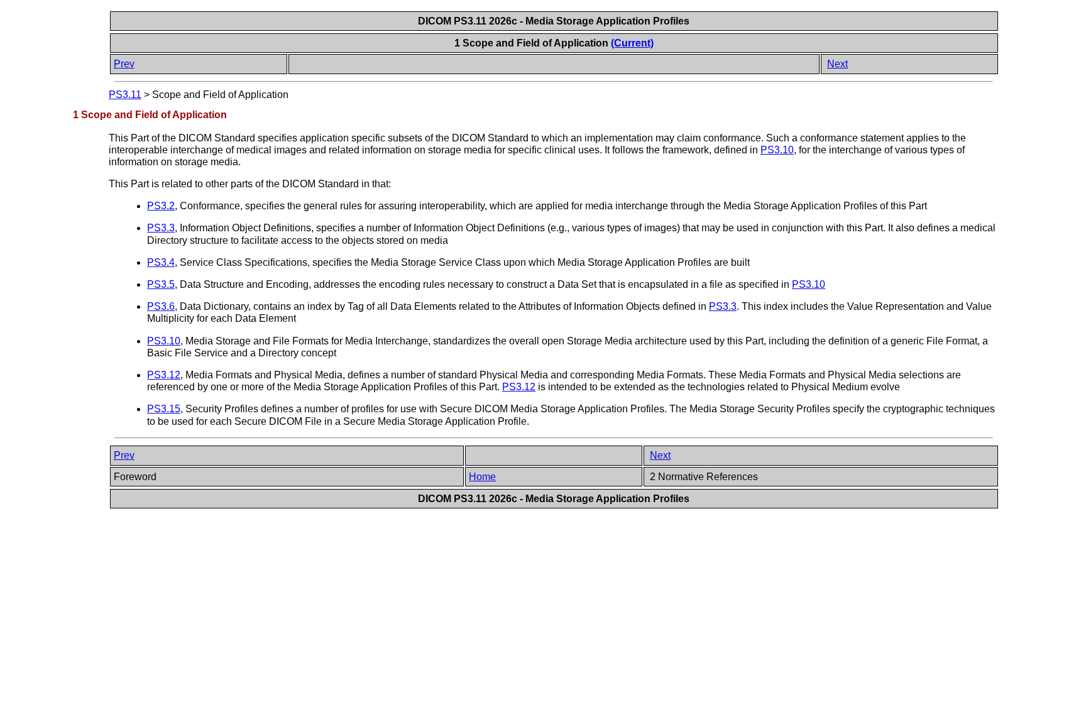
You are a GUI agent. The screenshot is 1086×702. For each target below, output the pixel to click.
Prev (124, 63)
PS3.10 (777, 150)
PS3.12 (163, 375)
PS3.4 (161, 262)
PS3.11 (125, 94)
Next (837, 63)
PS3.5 (161, 284)
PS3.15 (163, 408)
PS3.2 (161, 205)
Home (482, 476)
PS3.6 (161, 306)
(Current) (632, 43)
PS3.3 (161, 227)
